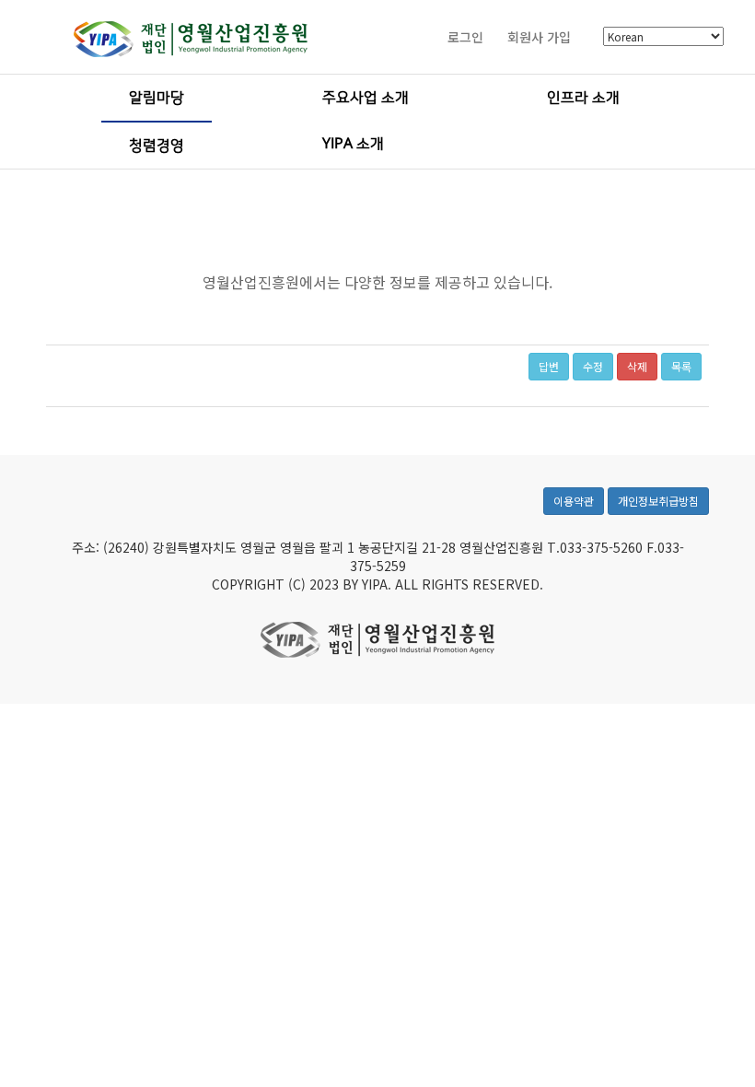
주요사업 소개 (365, 97)
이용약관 (573, 500)
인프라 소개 (583, 97)
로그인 (465, 37)
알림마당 (156, 97)
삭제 (637, 366)
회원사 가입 (539, 37)
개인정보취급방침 (658, 500)
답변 (549, 366)
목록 (681, 366)
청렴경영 (156, 145)
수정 (593, 366)
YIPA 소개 (353, 143)
